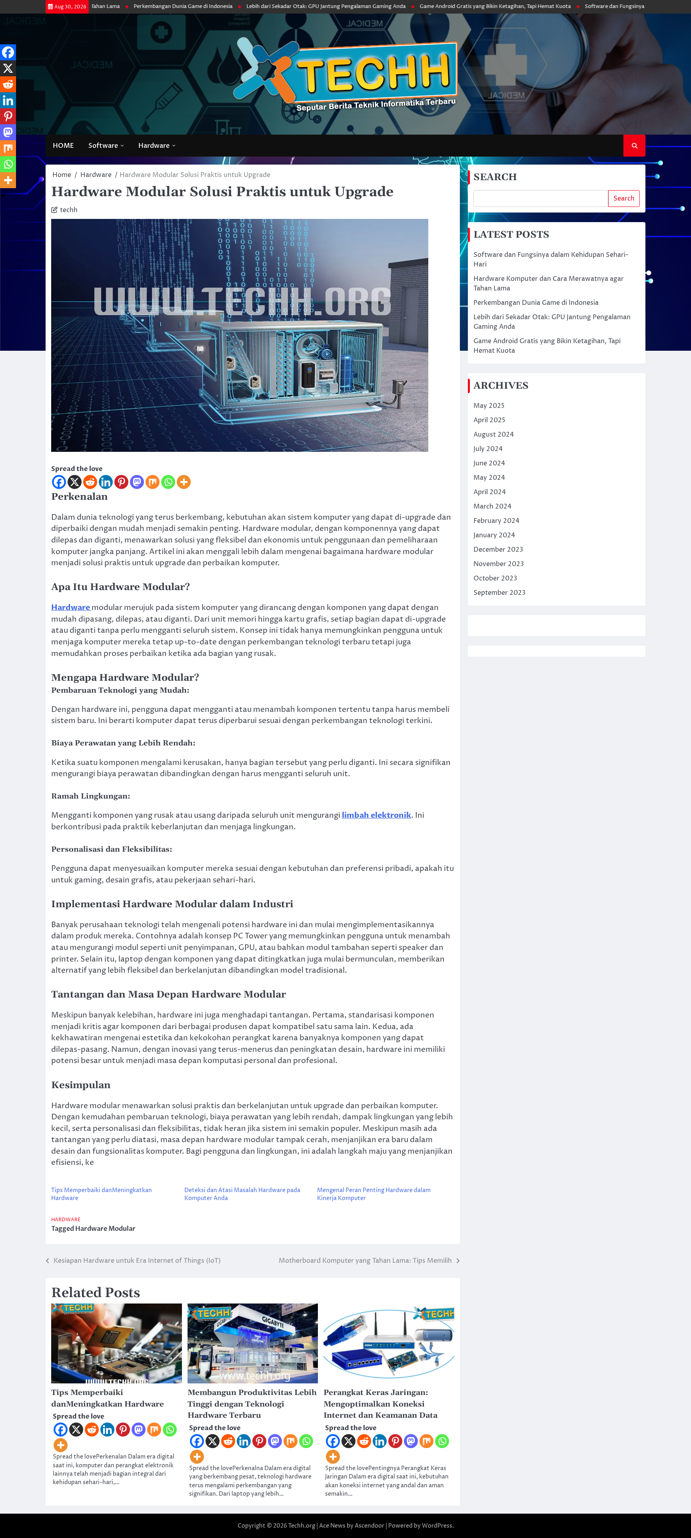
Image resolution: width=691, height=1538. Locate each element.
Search (624, 198)
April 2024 (489, 492)
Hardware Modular (105, 1228)
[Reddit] (90, 482)
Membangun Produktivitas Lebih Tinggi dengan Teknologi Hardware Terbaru (252, 1404)
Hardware (154, 145)
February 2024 (496, 521)
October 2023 (495, 578)
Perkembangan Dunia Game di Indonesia (124, 6)
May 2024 (489, 477)
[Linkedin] (106, 482)
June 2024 (489, 463)
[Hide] (3, 196)
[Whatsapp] (168, 482)
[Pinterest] (121, 482)
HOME (63, 145)
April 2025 (489, 420)
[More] (184, 482)
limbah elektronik (376, 815)
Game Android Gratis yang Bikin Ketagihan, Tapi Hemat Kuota (436, 6)
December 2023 (498, 549)
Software (103, 145)
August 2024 (493, 434)
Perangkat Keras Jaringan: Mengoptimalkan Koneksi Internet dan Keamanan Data (380, 1404)
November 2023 (498, 564)
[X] (75, 482)
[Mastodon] (137, 482)
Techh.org (301, 1526)
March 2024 (492, 506)
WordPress (437, 1526)
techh (69, 210)
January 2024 (494, 535)
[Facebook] (59, 482)
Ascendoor (369, 1526)
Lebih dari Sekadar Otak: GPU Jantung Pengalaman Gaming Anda (267, 6)
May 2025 (489, 405)
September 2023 (499, 592)
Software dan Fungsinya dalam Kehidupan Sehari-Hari (592, 6)
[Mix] (153, 482)
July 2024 (488, 449)
